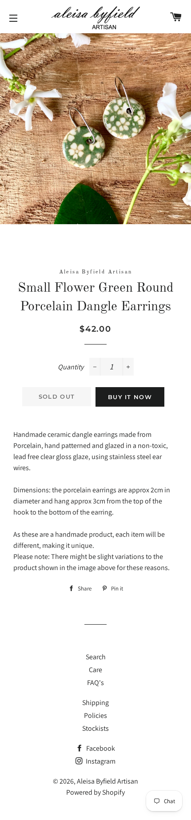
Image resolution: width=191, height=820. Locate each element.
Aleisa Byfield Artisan (107, 781)
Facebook (100, 748)
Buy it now (130, 396)
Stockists (95, 728)
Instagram (99, 761)
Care (95, 669)
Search (96, 657)
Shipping (95, 702)
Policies (95, 715)
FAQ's (95, 682)
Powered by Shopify (95, 792)
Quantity (71, 367)
